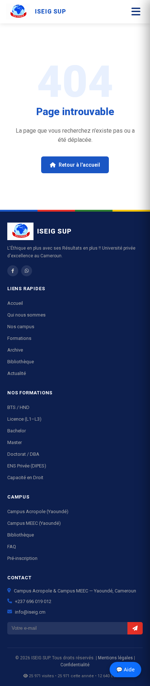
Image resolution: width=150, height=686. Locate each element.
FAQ (11, 546)
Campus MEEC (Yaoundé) (34, 523)
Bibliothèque (20, 361)
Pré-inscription (22, 558)
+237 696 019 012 (33, 601)
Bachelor (16, 430)
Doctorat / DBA (23, 454)
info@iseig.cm (30, 612)
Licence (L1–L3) (24, 419)
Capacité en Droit (25, 477)
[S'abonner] (135, 628)
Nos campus (20, 326)
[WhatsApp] (26, 270)
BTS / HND (18, 407)
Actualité (16, 373)
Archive (15, 350)
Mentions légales (115, 657)
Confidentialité (75, 664)
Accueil (15, 303)
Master (14, 442)
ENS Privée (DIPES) (26, 466)
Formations (19, 338)
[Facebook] (12, 270)
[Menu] (136, 11)
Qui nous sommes (26, 315)
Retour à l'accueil (79, 165)
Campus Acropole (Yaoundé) (37, 511)
